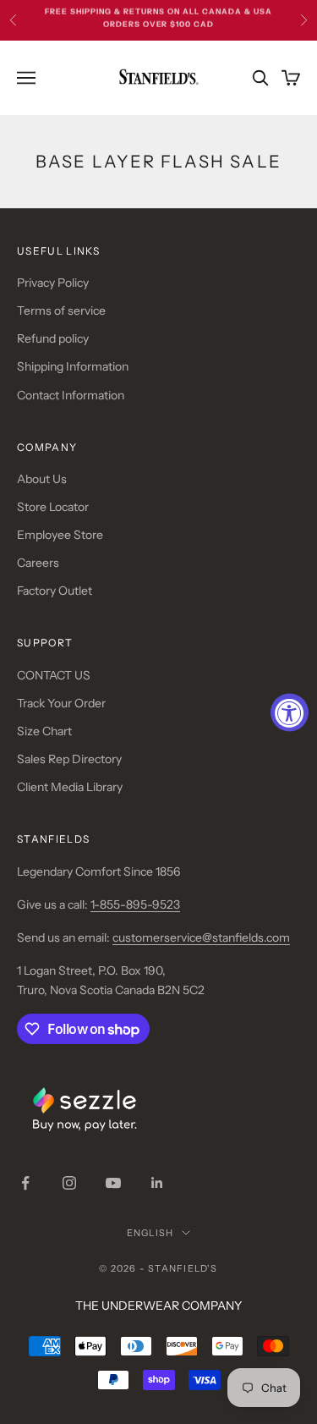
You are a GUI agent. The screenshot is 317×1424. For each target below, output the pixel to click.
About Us (42, 479)
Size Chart (44, 731)
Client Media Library (70, 786)
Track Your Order (61, 703)
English (150, 1233)
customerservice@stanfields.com (201, 937)
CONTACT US (53, 675)
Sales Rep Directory (69, 759)
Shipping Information (72, 366)
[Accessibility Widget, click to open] (290, 712)
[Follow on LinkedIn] (157, 1182)
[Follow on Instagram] (69, 1182)
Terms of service (61, 310)
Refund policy (53, 338)
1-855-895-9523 (135, 904)
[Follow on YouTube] (113, 1182)
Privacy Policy (53, 282)
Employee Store (60, 534)
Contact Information (70, 395)
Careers (38, 562)
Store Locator (53, 506)
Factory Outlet (54, 590)
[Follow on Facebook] (25, 1182)
